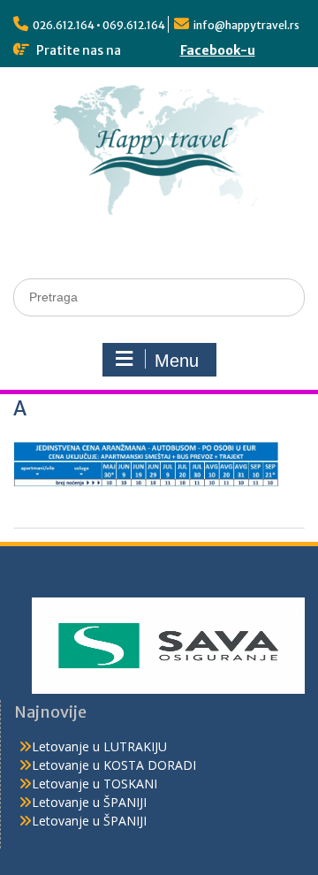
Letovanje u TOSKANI (94, 783)
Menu (177, 360)
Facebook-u (217, 50)
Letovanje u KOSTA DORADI (114, 765)
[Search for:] (159, 296)
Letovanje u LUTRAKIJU (99, 746)
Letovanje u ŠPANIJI (89, 802)
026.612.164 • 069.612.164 (99, 25)
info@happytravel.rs (246, 25)
